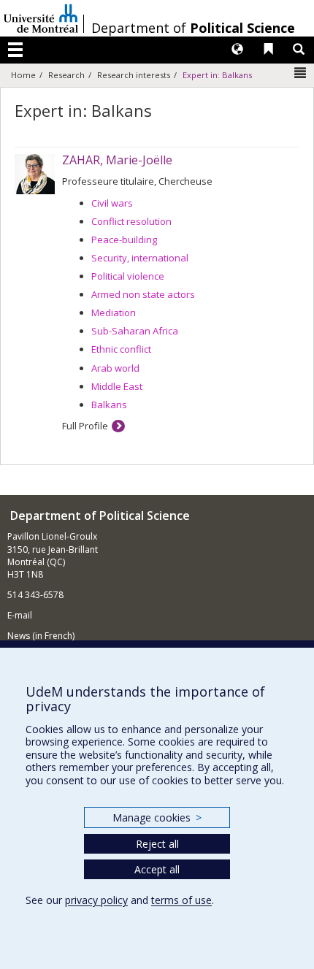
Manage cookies (156, 817)
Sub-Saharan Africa (134, 330)
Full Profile (85, 425)
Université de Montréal (41, 18)
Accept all (157, 869)
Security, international (139, 257)
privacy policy (96, 900)
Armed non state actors (143, 294)
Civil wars (112, 203)
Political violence (127, 276)
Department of (193, 27)
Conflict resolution (131, 221)
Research (66, 74)
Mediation (113, 312)
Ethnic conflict (121, 349)
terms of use (181, 900)
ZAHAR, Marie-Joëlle (117, 160)
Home (23, 74)
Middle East (116, 386)
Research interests (133, 74)
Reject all (157, 844)
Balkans (109, 404)
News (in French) (40, 635)
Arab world (115, 368)
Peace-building (124, 239)
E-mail (19, 615)
